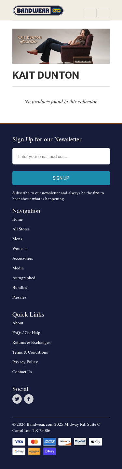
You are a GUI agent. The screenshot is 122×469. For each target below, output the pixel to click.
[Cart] (104, 13)
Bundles (19, 287)
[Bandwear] (38, 12)
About (17, 323)
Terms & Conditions (30, 352)
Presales (19, 297)
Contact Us (22, 371)
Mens (17, 238)
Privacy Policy (25, 362)
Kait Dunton (45, 75)
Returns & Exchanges (31, 342)
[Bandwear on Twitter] (18, 399)
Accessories (22, 258)
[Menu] (90, 13)
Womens (19, 248)
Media (18, 268)
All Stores (21, 229)
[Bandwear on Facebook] (30, 399)
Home (17, 219)
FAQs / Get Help (26, 332)
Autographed (23, 277)
